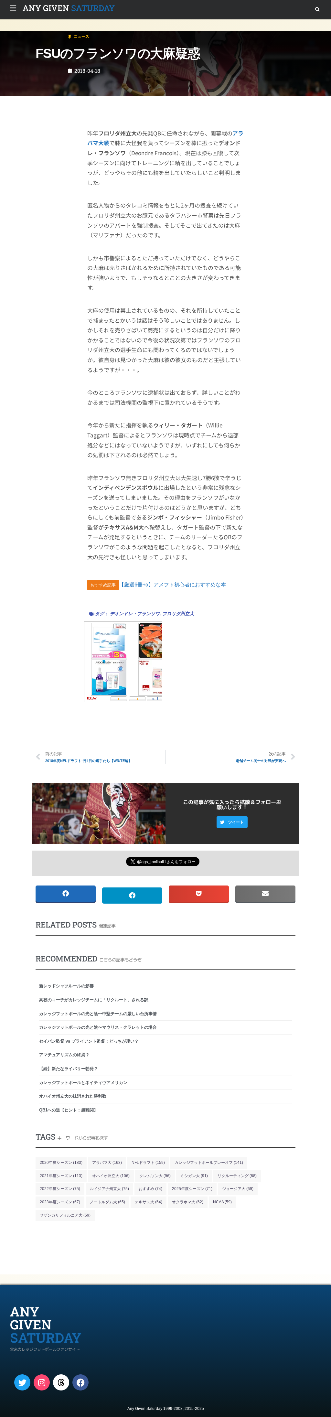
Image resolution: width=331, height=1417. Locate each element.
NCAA (222, 1202)
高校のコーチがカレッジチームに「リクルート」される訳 (93, 999)
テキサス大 (148, 1202)
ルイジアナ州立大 (109, 1188)
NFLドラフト (148, 1162)
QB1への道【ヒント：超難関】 (68, 1110)
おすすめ (150, 1188)
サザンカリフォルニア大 (65, 1215)
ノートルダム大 (107, 1202)
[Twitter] (22, 1382)
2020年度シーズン (61, 1162)
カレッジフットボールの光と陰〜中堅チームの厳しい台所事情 (98, 1013)
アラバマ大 (107, 1162)
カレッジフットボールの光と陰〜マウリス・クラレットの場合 (98, 1027)
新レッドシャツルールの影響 (66, 985)
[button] (317, 9)
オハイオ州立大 (111, 1176)
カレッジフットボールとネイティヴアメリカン (83, 1082)
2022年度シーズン (60, 1188)
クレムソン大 (155, 1176)
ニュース (43, 33)
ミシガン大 (194, 1176)
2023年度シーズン (60, 1202)
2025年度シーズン (192, 1188)
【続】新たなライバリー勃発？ (68, 1068)
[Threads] (61, 1382)
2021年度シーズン (61, 1176)
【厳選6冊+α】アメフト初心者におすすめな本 (172, 584)
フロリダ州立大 (178, 613)
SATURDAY (69, 8)
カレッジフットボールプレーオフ (209, 1162)
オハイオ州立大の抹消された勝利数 (72, 1096)
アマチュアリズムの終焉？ (64, 1054)
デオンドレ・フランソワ (135, 613)
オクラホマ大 (187, 1202)
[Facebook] (80, 1382)
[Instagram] (42, 1382)
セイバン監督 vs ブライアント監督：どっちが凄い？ (89, 1041)
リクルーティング (237, 1176)
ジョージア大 (237, 1188)
